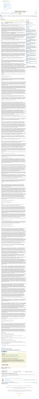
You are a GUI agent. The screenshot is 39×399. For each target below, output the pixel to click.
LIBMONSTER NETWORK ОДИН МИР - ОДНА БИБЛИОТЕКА (19, 385)
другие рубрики (31, 23)
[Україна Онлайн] (26, 36)
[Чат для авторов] (27, 379)
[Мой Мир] (3, 351)
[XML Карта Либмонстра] (19, 395)
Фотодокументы (5, 5)
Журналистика (27, 23)
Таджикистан (22, 387)
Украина (13, 387)
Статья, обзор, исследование (7, 2)
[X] (4, 351)
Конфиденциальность (4, 378)
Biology (29, 41)
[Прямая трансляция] (30, 379)
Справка (9, 378)
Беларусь (10, 387)
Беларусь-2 (32, 387)
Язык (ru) (15, 378)
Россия (7, 387)
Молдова (19, 387)
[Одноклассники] (2, 351)
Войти (37, 16)
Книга (5, 3)
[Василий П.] (26, 20)
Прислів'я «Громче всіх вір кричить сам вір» (31, 36)
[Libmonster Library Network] (37, 383)
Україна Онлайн (35, 32)
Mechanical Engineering (31, 52)
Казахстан (16, 387)
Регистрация (34, 16)
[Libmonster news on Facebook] (36, 379)
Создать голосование (6, 9)
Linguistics (30, 38)
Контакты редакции (7, 379)
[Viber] (5, 351)
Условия (7, 378)
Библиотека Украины (20, 378)
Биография (5, 7)
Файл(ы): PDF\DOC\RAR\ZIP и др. (7, 6)
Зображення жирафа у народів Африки (31, 39)
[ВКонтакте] (1, 351)
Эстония (26, 387)
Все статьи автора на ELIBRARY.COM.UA (31, 24)
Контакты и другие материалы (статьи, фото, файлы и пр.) (12, 354)
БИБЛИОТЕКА (20, 11)
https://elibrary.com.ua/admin (15, 355)
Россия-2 (28, 387)
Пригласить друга (12, 378)
